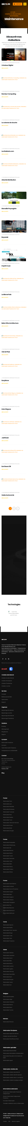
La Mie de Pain (6, 294)
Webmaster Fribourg (8, 971)
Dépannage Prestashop (8, 718)
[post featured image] (14, 54)
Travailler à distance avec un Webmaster (13, 1103)
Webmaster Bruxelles (8, 996)
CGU (9, 1121)
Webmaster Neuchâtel (9, 974)
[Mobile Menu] (24, 4)
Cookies (5, 1121)
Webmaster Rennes (8, 850)
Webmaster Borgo (8, 933)
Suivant (17, 508)
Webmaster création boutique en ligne (13, 1080)
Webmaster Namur (8, 1004)
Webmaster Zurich (7, 958)
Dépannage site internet (8, 715)
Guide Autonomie (8, 495)
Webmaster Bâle (7, 960)
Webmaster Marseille (8, 806)
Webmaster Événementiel (9, 1050)
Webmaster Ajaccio (8, 925)
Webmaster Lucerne (8, 966)
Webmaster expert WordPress (11, 1033)
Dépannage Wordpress (8, 710)
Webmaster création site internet (11, 1072)
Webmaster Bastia (8, 927)
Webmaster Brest (7, 828)
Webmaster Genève (8, 952)
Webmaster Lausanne (8, 955)
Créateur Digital (7, 65)
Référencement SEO (7, 697)
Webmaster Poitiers (8, 869)
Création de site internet (8, 678)
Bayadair (5, 237)
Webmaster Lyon (7, 804)
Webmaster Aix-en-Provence (10, 889)
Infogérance (5, 731)
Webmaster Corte (7, 935)
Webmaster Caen (7, 861)
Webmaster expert (8, 1060)
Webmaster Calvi (7, 938)
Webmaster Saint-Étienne (9, 883)
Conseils (4, 694)
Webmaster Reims (8, 853)
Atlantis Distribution (9, 180)
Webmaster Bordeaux (8, 809)
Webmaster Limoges (8, 830)
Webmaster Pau (7, 905)
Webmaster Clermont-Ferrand (11, 822)
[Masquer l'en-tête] (6, 4)
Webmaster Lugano (8, 969)
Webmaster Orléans (8, 900)
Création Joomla (6, 686)
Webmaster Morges (8, 979)
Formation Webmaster (9, 1100)
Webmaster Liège (7, 999)
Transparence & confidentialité (9, 750)
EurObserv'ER (6, 466)
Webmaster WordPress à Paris (11, 1039)
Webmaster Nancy (8, 866)
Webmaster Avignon (8, 897)
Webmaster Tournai (8, 1010)
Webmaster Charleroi (8, 1002)
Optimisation (5, 699)
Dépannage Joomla (7, 713)
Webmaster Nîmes (8, 872)
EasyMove (5, 380)
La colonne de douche (9, 123)
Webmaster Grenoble (8, 858)
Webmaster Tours (7, 820)
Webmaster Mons (7, 1007)
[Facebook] (3, 659)
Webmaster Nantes (8, 817)
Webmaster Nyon (7, 977)
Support (4, 702)
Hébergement (5, 729)
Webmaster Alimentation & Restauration (13, 1053)
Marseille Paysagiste (9, 209)
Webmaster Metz (7, 864)
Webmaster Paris (7, 801)
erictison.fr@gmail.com (6, 767)
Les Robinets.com (8, 151)
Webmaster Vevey (8, 982)
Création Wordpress (7, 680)
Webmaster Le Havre (8, 886)
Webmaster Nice (7, 814)
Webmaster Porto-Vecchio (10, 930)
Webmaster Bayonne (8, 908)
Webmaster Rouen (8, 825)
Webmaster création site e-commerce (13, 1077)
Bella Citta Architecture (10, 323)
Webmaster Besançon (9, 910)
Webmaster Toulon (8, 856)
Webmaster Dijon (7, 894)
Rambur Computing (9, 94)
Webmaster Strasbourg (9, 845)
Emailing (4, 726)
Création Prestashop (7, 683)
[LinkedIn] (8, 659)
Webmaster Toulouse (8, 812)
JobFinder (5, 438)
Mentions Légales (16, 1121)
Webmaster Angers (8, 891)
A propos (4, 745)
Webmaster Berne (7, 963)
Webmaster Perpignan (9, 902)
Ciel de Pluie (6, 352)
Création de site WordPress (10, 1036)
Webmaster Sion (7, 985)
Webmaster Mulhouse (8, 913)
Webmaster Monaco (8, 1022)
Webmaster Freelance (7, 742)
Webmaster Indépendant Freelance (12, 62)
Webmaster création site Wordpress (12, 1075)
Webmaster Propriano (8, 941)
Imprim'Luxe (6, 266)
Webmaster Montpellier (9, 842)
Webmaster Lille (7, 848)
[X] (5, 659)
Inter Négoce (6, 409)
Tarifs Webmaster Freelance (9, 748)
